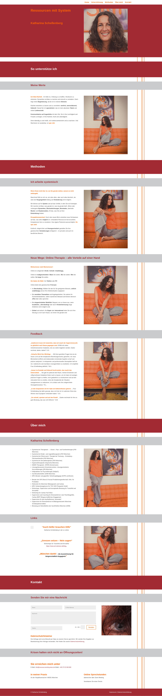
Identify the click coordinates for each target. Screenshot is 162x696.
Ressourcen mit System (51, 10)
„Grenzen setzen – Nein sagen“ (56, 541)
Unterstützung (97, 2)
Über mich (119, 2)
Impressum (112, 692)
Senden (91, 627)
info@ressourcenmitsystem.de (45, 667)
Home (87, 2)
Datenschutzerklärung (77, 641)
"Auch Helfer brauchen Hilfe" (56, 527)
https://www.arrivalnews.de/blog (56, 546)
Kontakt (128, 2)
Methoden (109, 2)
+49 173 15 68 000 (65, 667)
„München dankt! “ (56, 555)
